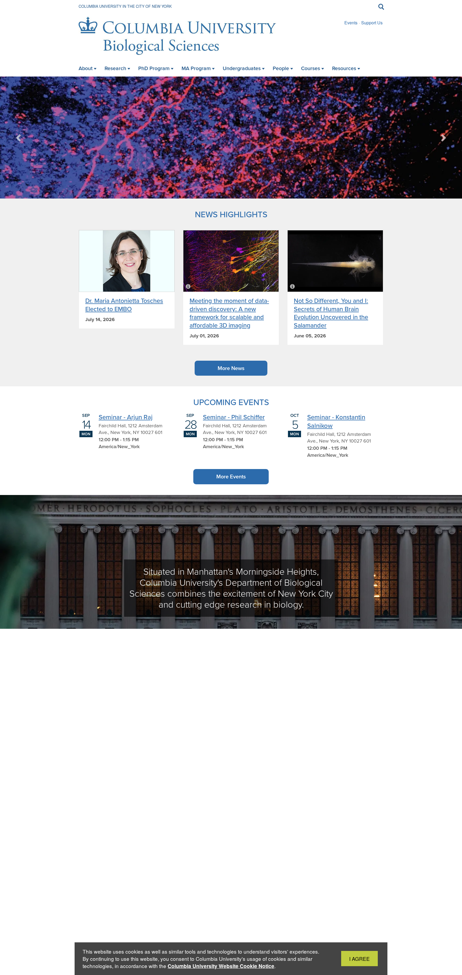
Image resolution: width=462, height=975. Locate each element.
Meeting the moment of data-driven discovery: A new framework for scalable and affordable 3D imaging (229, 312)
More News (231, 368)
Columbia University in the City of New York (125, 6)
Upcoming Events (231, 402)
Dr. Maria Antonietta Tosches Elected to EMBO (124, 304)
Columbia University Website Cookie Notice (221, 966)
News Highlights (231, 214)
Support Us (372, 23)
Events (350, 23)
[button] (19, 137)
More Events (231, 476)
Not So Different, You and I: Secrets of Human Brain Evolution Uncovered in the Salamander (331, 312)
